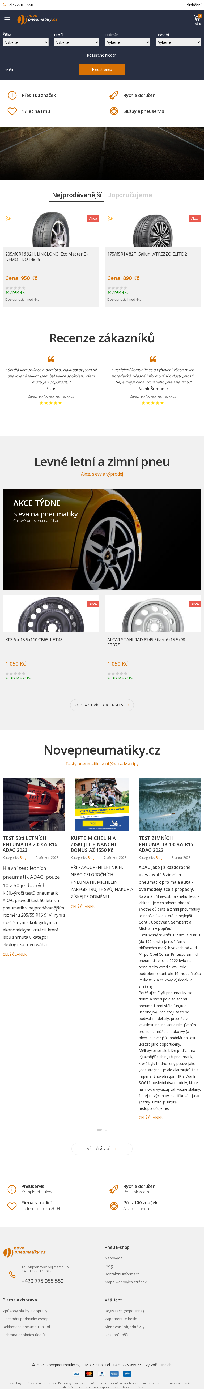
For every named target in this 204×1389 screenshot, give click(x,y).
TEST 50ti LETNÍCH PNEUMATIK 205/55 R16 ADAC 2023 (30, 844)
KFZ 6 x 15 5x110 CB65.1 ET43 (34, 639)
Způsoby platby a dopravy (25, 1310)
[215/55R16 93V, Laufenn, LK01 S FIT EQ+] (17, 1379)
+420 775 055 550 (42, 1281)
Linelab (165, 1364)
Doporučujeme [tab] (129, 194)
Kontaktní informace (122, 1273)
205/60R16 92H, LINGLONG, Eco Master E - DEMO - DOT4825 (46, 256)
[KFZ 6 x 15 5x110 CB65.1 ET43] (51, 628)
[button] (197, 19)
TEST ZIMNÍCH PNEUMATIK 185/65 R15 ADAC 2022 (166, 844)
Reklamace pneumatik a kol (26, 1326)
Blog (23, 857)
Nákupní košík (117, 1334)
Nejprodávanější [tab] (77, 194)
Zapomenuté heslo (121, 1318)
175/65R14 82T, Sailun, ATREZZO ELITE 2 (147, 254)
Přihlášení (193, 4)
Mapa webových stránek (126, 1281)
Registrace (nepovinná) (124, 1310)
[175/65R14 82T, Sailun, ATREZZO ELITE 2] (153, 239)
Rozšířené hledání (102, 55)
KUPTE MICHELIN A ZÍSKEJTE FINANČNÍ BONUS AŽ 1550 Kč (93, 844)
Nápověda (113, 1258)
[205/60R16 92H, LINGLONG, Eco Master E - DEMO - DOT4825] (51, 239)
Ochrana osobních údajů (24, 1334)
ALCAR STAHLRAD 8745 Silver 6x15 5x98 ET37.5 (146, 642)
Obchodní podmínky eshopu (27, 1318)
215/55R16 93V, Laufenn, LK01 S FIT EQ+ (55, 1376)
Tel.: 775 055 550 (20, 4)
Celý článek (14, 954)
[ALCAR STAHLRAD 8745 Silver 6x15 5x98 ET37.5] (153, 628)
